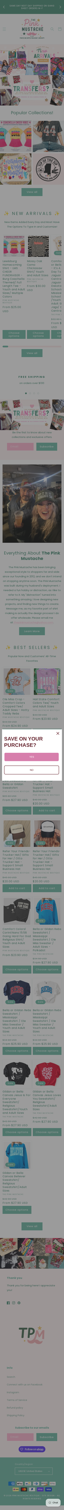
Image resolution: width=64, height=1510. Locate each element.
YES (31, 757)
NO (31, 770)
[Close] (58, 733)
